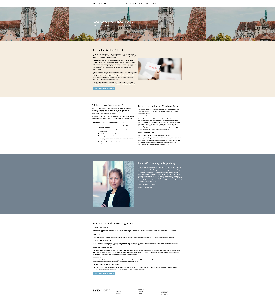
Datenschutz (118, 293)
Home (117, 289)
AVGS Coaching (129, 3)
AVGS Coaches (143, 3)
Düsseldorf (140, 291)
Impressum (118, 291)
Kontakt (153, 3)
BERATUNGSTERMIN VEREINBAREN (104, 88)
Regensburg (140, 293)
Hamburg (140, 295)
